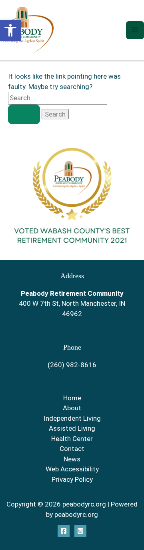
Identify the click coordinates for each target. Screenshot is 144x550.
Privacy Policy (72, 479)
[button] (10, 30)
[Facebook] (64, 531)
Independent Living (72, 418)
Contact (72, 449)
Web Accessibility (72, 469)
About (72, 408)
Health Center (72, 439)
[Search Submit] (24, 114)
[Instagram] (80, 531)
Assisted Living (72, 428)
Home (72, 398)
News (72, 459)
